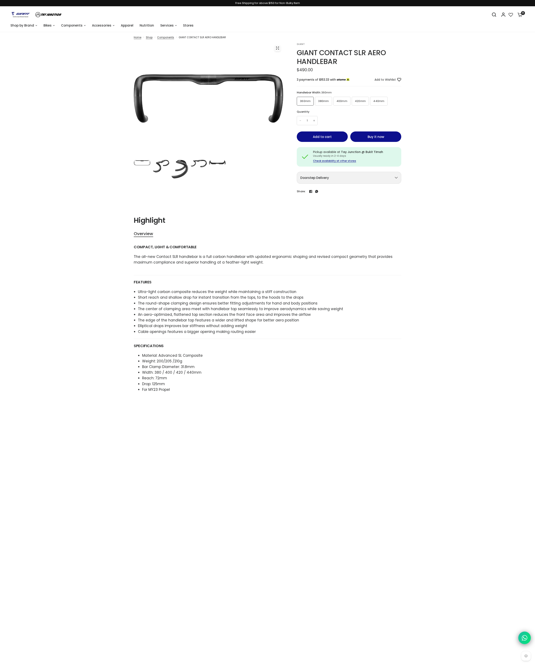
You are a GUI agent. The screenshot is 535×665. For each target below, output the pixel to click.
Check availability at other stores (334, 161)
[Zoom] (277, 48)
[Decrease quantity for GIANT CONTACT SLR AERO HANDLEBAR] (300, 120)
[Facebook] (310, 191)
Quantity (303, 112)
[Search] (494, 14)
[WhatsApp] (316, 191)
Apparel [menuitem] (127, 25)
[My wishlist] (510, 14)
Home (137, 37)
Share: (301, 191)
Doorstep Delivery (314, 178)
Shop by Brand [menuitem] (22, 25)
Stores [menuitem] (188, 25)
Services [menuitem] (167, 25)
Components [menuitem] (72, 25)
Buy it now (376, 137)
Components (165, 37)
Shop (149, 37)
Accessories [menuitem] (101, 25)
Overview (143, 234)
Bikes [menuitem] (47, 25)
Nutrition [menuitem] (147, 25)
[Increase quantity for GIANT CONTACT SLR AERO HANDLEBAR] (314, 120)
